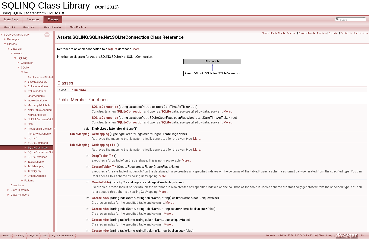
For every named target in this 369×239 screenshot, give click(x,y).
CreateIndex (100, 198)
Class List (16, 48)
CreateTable (101, 182)
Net (26, 72)
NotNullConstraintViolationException (49, 119)
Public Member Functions (284, 33)
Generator (27, 62)
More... (137, 49)
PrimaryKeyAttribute (39, 133)
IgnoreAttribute (36, 96)
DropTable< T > (103, 155)
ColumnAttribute (37, 91)
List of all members (358, 33)
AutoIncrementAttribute (41, 77)
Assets (18, 53)
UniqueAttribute (37, 175)
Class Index (17, 185)
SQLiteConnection (38, 147)
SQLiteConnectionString (42, 152)
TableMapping (36, 166)
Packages (13, 39)
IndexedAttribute (37, 100)
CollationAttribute (38, 86)
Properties (333, 33)
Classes (12, 44)
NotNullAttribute (37, 114)
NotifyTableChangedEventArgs (46, 109)
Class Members (20, 194)
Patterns (29, 180)
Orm (30, 124)
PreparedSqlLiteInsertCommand (46, 128)
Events (343, 33)
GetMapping (100, 134)
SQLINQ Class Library (16, 34)
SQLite (25, 67)
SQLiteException (37, 157)
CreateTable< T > (104, 166)
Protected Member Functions (313, 33)
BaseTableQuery (37, 81)
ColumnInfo (77, 90)
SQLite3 (32, 138)
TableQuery (34, 171)
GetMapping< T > (104, 145)
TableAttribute (36, 161)
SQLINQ (22, 58)
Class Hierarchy (20, 190)
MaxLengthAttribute (39, 105)
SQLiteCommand (38, 142)
